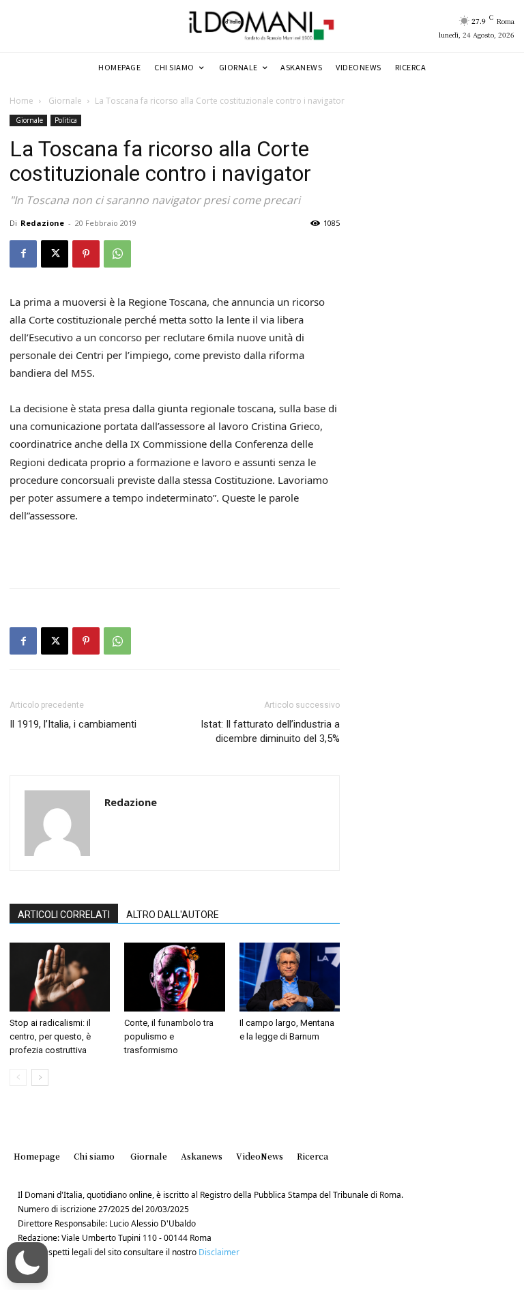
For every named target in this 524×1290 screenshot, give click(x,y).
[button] (27, 1262)
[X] (54, 254)
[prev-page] (18, 1077)
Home (21, 100)
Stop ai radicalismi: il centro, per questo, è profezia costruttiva (50, 1036)
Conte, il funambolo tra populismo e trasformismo (169, 1036)
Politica (66, 120)
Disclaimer (219, 1252)
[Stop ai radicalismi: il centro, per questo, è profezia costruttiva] (60, 977)
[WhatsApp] (117, 254)
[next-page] (39, 1077)
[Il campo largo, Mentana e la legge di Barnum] (289, 977)
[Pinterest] (86, 254)
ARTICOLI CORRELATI (64, 914)
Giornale (64, 100)
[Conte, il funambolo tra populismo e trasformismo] (174, 977)
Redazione (42, 223)
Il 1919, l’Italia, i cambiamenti (73, 724)
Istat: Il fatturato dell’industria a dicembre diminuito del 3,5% (270, 731)
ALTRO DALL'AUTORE (172, 914)
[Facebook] (23, 254)
